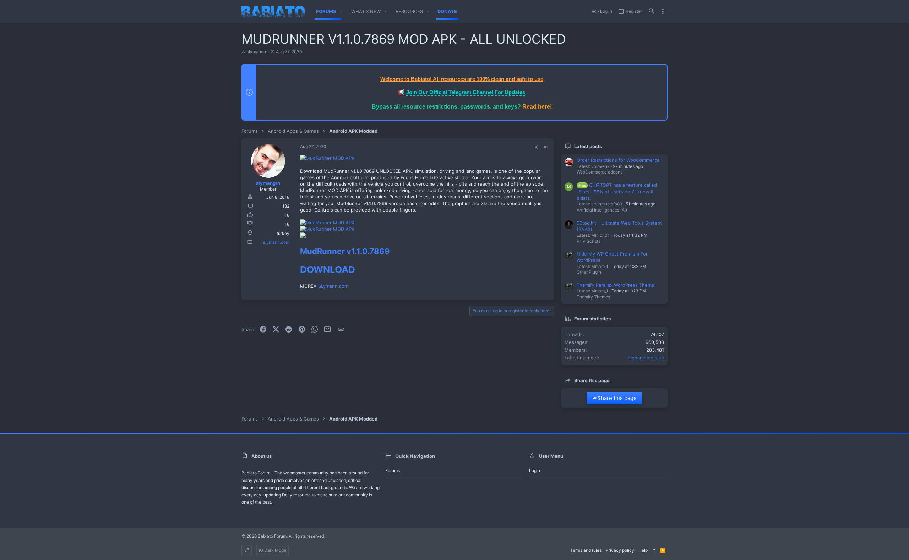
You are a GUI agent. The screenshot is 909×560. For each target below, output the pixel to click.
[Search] (651, 11)
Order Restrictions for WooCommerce (618, 160)
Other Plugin (589, 272)
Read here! (537, 107)
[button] (341, 12)
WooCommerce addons (599, 172)
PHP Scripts (588, 241)
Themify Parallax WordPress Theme (615, 285)
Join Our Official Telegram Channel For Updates (465, 92)
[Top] (654, 550)
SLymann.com (332, 286)
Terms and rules (586, 550)
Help (643, 550)
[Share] (536, 147)
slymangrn (257, 51)
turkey (283, 233)
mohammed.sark (646, 358)
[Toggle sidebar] (663, 11)
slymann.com (276, 242)
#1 (546, 147)
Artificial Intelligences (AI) (602, 210)
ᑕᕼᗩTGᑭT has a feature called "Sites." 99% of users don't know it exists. (617, 191)
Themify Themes (593, 297)
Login (534, 470)
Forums (392, 470)
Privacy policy (620, 550)
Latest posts (588, 146)
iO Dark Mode (272, 550)
